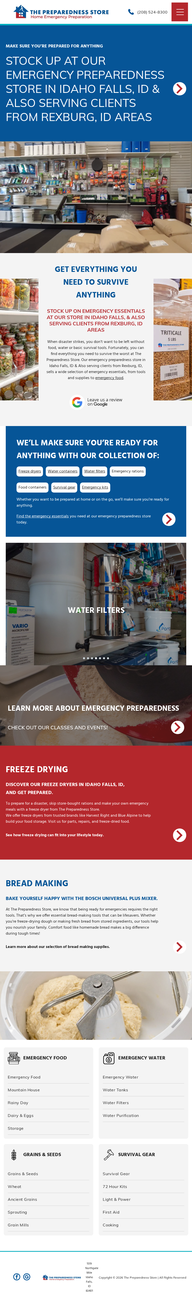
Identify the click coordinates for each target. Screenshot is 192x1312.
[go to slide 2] (88, 658)
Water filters (94, 471)
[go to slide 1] (84, 658)
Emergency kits (95, 487)
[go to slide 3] (92, 658)
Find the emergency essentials (42, 516)
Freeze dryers (29, 471)
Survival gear (64, 487)
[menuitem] (48, 1077)
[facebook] (16, 1277)
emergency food (109, 378)
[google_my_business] (26, 1277)
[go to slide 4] (96, 658)
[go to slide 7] (108, 658)
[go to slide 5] (100, 658)
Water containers (63, 471)
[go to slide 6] (104, 658)
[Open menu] (180, 12)
